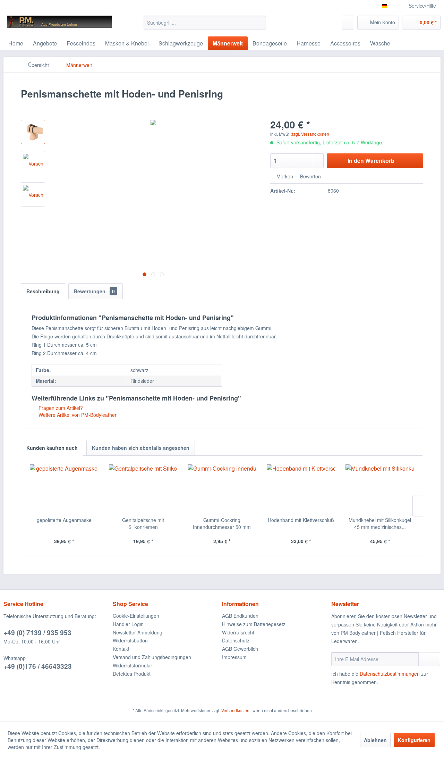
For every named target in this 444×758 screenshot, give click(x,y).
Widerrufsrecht (238, 632)
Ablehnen (375, 739)
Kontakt (121, 648)
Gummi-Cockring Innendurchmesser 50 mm (222, 523)
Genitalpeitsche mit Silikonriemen (143, 523)
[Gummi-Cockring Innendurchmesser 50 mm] (222, 488)
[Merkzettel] (348, 23)
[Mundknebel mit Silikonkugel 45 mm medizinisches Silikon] (379, 488)
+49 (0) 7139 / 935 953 (37, 632)
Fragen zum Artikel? (60, 407)
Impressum (234, 657)
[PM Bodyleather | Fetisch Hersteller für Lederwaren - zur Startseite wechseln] (59, 24)
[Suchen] (259, 23)
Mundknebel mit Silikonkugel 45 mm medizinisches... (380, 523)
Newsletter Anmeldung (137, 632)
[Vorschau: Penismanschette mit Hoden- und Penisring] (33, 132)
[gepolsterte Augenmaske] (64, 488)
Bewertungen (94, 291)
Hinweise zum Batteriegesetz (253, 624)
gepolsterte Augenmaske (64, 519)
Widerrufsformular (132, 665)
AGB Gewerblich (240, 648)
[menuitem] (205, 23)
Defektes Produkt (132, 673)
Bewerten (310, 176)
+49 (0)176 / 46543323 (37, 666)
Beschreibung (43, 291)
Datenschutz (235, 640)
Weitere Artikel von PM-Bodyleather (77, 414)
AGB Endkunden (240, 615)
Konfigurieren (414, 739)
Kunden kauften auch (52, 447)
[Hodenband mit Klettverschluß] (301, 488)
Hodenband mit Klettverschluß (301, 519)
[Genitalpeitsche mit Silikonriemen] (143, 488)
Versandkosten (235, 710)
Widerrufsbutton (130, 640)
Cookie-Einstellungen (136, 615)
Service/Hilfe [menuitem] (422, 5)
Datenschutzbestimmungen (390, 673)
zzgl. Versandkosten (310, 134)
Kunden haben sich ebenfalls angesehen (140, 447)
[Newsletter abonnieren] (429, 659)
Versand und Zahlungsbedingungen (152, 657)
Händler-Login (128, 624)
